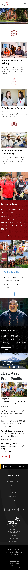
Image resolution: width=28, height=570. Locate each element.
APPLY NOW (6, 235)
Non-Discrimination (14, 541)
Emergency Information (13, 481)
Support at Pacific (14, 475)
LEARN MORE (9, 294)
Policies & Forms (11, 496)
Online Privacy (14, 535)
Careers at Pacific (12, 493)
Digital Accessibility (14, 538)
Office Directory (11, 500)
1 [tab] (9, 367)
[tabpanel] (14, 361)
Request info (8, 466)
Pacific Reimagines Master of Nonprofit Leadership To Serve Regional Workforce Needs (13, 433)
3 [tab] (18, 367)
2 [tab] (14, 367)
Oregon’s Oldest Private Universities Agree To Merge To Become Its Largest (13, 401)
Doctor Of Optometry (14, 563)
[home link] (14, 521)
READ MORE (6, 349)
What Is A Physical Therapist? (14, 567)
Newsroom (10, 489)
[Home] (5, 4)
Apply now (21, 466)
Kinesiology (14, 565)
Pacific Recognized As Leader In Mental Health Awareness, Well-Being (13, 446)
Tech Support (11, 485)
